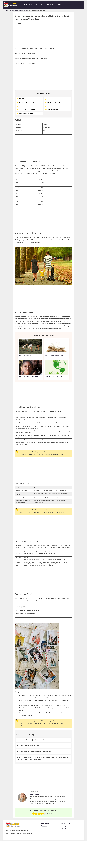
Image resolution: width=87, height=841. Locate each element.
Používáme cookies (65, 823)
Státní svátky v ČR (46, 826)
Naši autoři (63, 828)
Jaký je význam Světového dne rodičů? (31, 745)
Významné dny (39, 5)
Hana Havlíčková (34, 794)
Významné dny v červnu (23, 10)
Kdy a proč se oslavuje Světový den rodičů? (33, 740)
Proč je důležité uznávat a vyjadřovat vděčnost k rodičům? (37, 751)
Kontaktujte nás (65, 826)
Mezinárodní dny (15, 10)
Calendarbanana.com (7, 10)
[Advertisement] (43, 35)
